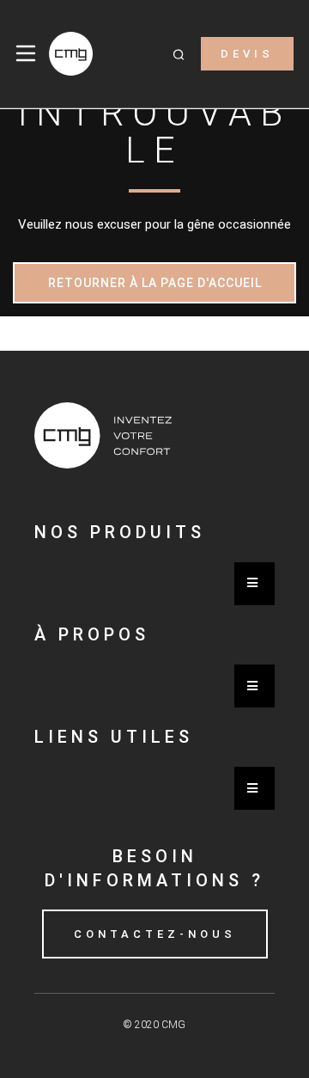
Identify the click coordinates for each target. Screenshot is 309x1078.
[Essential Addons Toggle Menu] (254, 583)
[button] (178, 54)
